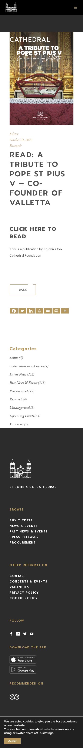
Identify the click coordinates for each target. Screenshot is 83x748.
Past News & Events (23, 382)
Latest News (18, 374)
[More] (65, 311)
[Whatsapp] (39, 311)
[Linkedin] (31, 311)
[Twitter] (22, 311)
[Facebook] (14, 311)
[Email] (48, 311)
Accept (12, 741)
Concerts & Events (28, 582)
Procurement (19, 390)
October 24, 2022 (21, 139)
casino (14, 357)
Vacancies (16, 424)
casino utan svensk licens (27, 366)
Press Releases (24, 537)
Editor (14, 133)
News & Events (24, 526)
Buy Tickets (21, 520)
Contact (18, 576)
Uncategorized (20, 407)
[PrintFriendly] (56, 311)
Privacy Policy (24, 593)
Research (15, 145)
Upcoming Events (22, 415)
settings (47, 733)
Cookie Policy (24, 598)
